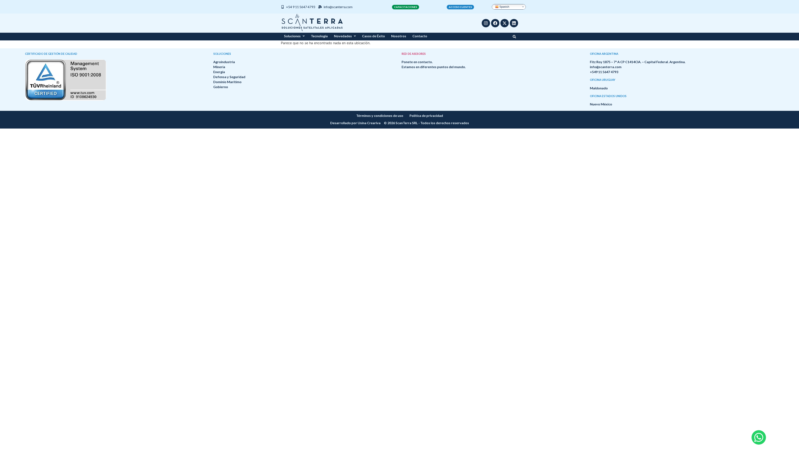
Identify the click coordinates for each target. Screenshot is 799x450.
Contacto (419, 36)
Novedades (343, 36)
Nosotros (398, 36)
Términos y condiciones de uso (379, 116)
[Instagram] (486, 23)
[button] (294, 36)
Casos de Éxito (373, 36)
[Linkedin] (514, 23)
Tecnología (319, 36)
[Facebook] (495, 23)
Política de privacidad (426, 116)
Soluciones (292, 36)
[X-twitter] (504, 23)
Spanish (504, 6)
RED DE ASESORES (414, 53)
